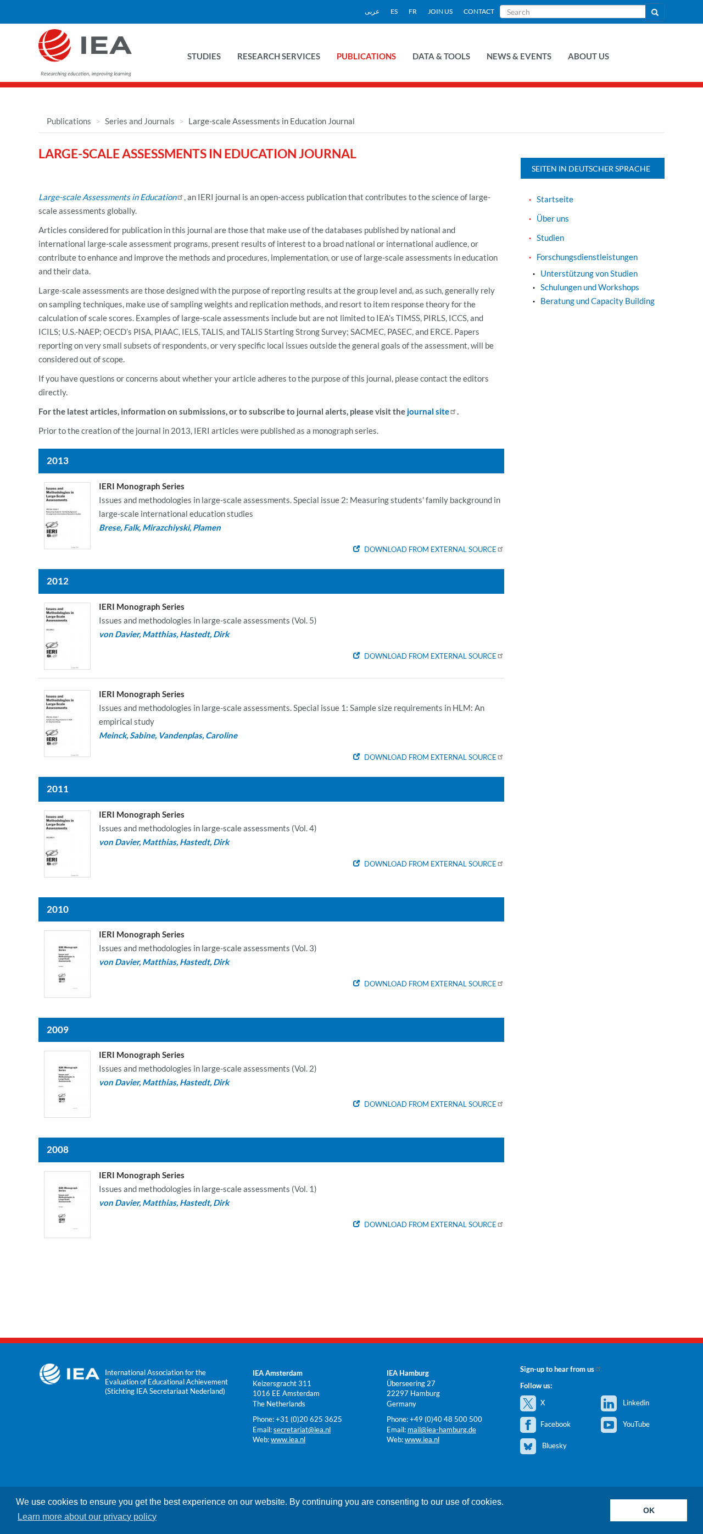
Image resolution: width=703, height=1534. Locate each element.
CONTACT (479, 11)
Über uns (553, 218)
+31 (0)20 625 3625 (309, 1419)
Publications (366, 56)
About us (588, 56)
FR (413, 11)
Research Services (278, 56)
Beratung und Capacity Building (597, 301)
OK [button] (649, 1510)
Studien (550, 237)
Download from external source (430, 549)
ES (394, 11)
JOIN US (440, 11)
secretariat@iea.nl (302, 1429)
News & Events (519, 56)
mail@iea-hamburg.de (442, 1429)
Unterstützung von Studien (589, 273)
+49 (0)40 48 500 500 (446, 1419)
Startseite (555, 199)
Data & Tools (441, 56)
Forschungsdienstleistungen (587, 257)
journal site (428, 411)
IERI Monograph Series (142, 486)
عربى (372, 11)
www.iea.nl (288, 1439)
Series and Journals (140, 121)
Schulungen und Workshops (589, 287)
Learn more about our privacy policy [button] (87, 1516)
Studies (204, 56)
